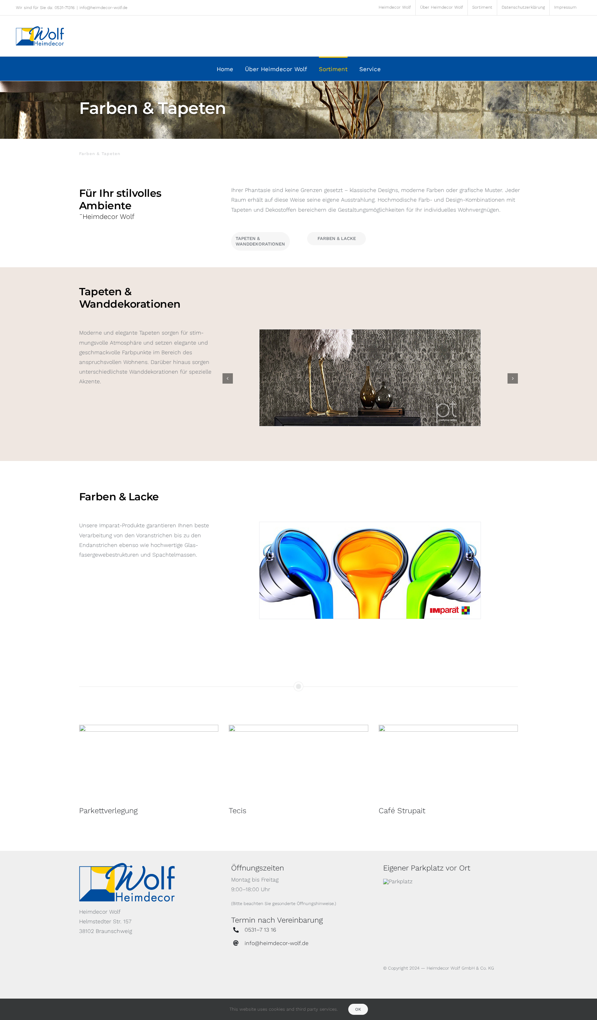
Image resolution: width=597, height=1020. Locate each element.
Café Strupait (402, 810)
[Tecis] (298, 762)
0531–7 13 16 (260, 929)
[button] (227, 378)
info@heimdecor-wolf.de (103, 7)
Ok (358, 1009)
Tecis (237, 810)
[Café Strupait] (448, 762)
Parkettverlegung (108, 810)
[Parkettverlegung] (148, 762)
